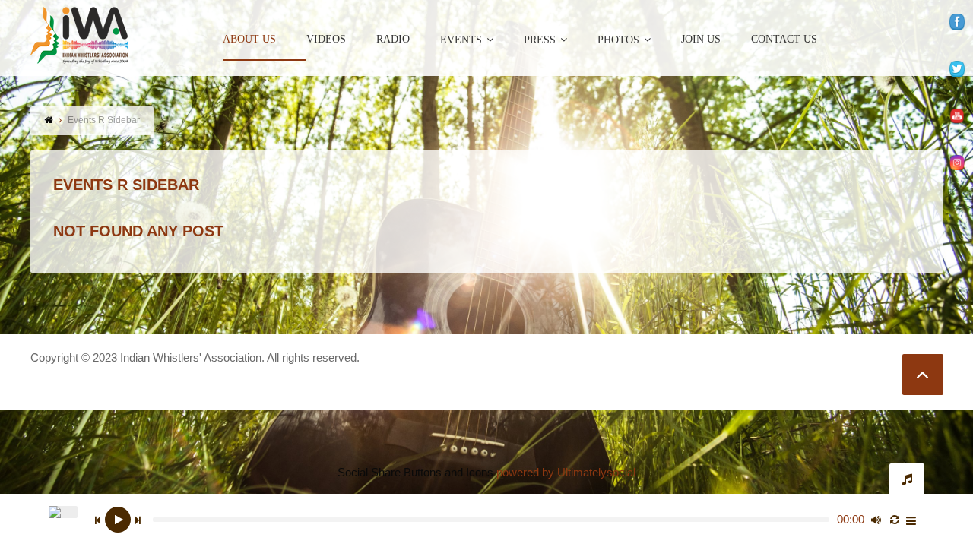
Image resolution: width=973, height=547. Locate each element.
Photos (618, 40)
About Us (249, 39)
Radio (393, 39)
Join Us (701, 39)
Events (461, 40)
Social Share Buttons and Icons (415, 472)
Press (540, 40)
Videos (326, 39)
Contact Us (784, 39)
